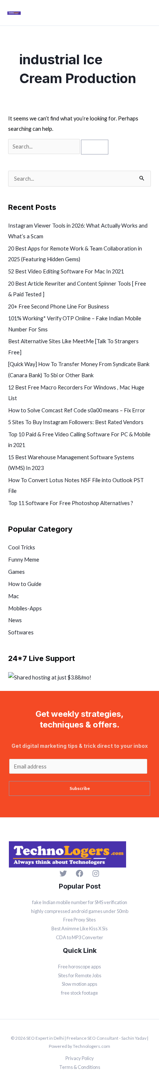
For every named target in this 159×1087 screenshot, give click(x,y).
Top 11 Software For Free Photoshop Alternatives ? (70, 503)
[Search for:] (44, 146)
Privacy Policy (79, 1058)
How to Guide (24, 584)
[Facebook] (79, 873)
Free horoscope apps (79, 967)
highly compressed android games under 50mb (79, 911)
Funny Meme (23, 559)
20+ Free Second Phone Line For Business (58, 306)
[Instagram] (95, 873)
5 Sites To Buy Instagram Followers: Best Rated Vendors (75, 422)
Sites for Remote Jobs (79, 975)
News (15, 620)
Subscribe (80, 788)
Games (16, 572)
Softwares (21, 632)
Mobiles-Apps (25, 608)
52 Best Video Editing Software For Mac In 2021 (66, 271)
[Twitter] (63, 873)
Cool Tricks (21, 547)
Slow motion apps (79, 984)
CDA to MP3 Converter (79, 937)
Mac (13, 596)
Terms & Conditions (79, 1067)
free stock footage (79, 993)
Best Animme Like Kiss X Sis (79, 928)
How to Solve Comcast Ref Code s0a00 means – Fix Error (76, 410)
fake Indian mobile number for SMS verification (79, 902)
